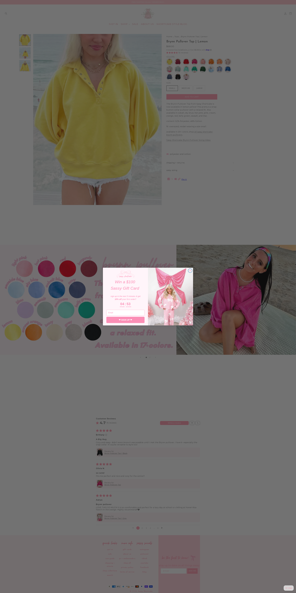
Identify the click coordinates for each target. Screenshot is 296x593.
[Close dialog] (190, 271)
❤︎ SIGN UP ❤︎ (125, 320)
